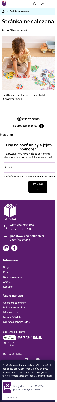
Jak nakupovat (11, 312)
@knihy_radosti (31, 119)
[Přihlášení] (28, 4)
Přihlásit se (38, 187)
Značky (7, 282)
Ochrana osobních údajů (16, 322)
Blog (6, 267)
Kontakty (8, 287)
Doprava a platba (12, 277)
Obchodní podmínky (14, 302)
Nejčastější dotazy (13, 317)
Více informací (44, 376)
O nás (6, 272)
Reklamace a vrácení (14, 307)
